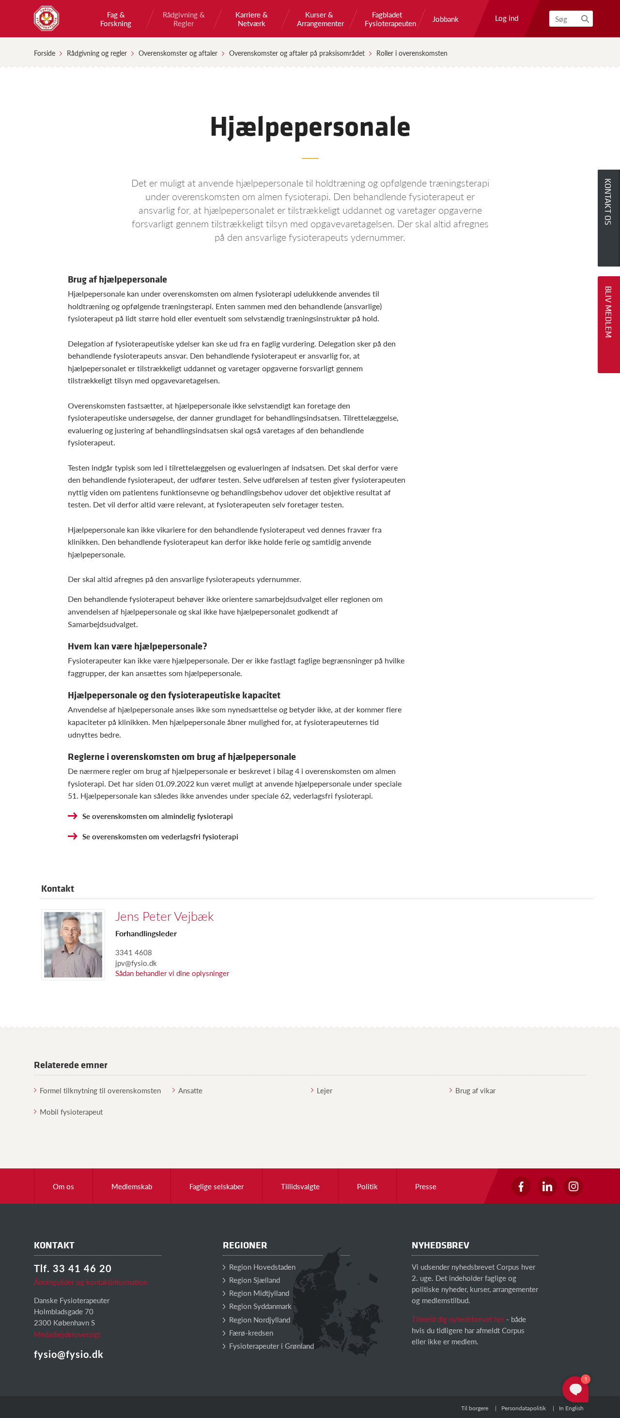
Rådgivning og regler (97, 53)
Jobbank (446, 19)
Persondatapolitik (523, 1408)
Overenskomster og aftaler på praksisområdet (297, 53)
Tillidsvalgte (300, 1186)
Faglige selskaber (216, 1186)
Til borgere (474, 1408)
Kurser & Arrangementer (319, 19)
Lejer (324, 1090)
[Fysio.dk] (46, 18)
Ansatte (190, 1090)
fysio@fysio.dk (69, 1354)
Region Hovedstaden (261, 1266)
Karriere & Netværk (251, 19)
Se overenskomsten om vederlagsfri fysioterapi (160, 836)
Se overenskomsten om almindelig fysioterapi (157, 816)
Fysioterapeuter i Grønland (270, 1345)
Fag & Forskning (115, 19)
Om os (63, 1186)
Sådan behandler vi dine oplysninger (172, 973)
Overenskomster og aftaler (178, 53)
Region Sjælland (253, 1280)
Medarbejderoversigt (67, 1334)
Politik (367, 1186)
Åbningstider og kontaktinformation (90, 1281)
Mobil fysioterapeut (71, 1111)
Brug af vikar (475, 1090)
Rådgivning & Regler (184, 19)
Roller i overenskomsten (412, 53)
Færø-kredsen (250, 1332)
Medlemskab (131, 1186)
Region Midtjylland (258, 1293)
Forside (44, 53)
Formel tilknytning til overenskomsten (100, 1090)
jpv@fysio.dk (136, 963)
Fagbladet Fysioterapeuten (387, 19)
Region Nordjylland (258, 1319)
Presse (425, 1186)
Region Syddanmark (259, 1306)
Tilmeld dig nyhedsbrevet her (458, 1319)
